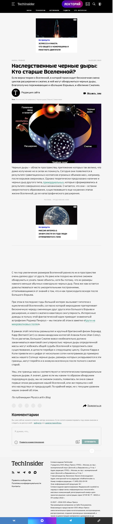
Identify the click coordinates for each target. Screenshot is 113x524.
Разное (22, 60)
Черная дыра (41, 100)
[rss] (13, 472)
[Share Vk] (14, 520)
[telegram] (24, 472)
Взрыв (49, 100)
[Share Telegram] (70, 520)
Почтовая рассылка (88, 3)
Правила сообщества (21, 480)
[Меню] (13, 3)
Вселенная (20, 100)
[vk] (18, 472)
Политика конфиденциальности (26, 483)
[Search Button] (93, 3)
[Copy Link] (99, 520)
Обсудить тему (94, 93)
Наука (14, 60)
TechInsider (26, 4)
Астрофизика (30, 100)
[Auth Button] (99, 3)
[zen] (29, 472)
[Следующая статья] (56, 451)
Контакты (16, 486)
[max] (35, 472)
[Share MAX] (42, 520)
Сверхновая (57, 100)
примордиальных (53, 182)
